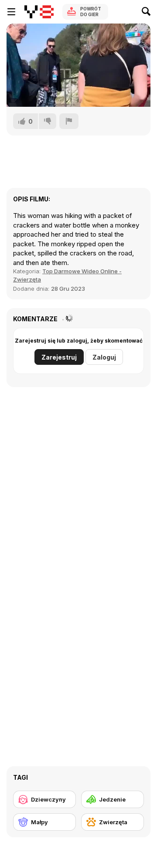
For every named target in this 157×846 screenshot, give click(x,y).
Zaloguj (104, 357)
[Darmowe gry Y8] (39, 11)
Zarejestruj (59, 357)
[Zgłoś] (68, 121)
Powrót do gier (90, 11)
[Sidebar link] (11, 11)
